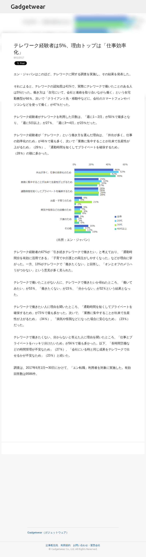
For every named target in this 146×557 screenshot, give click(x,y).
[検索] (140, 6)
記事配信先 (52, 545)
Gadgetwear (28, 6)
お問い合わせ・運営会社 (86, 545)
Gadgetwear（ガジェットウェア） (48, 532)
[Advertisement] (73, 407)
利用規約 (67, 545)
